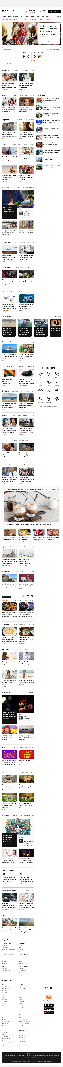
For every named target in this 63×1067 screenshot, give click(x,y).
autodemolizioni (5, 959)
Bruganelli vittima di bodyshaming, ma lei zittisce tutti (25, 110)
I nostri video (6, 316)
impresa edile (5, 947)
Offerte (16, 70)
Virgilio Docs (5, 995)
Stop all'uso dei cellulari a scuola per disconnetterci (9, 159)
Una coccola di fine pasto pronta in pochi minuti (28, 524)
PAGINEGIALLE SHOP (23, 1055)
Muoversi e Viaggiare (8, 954)
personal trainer (23, 972)
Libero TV (21, 1012)
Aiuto (3, 1005)
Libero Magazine (23, 1010)
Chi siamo (16, 1059)
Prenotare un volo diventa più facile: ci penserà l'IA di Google (9, 306)
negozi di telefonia (6, 972)
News (25, 119)
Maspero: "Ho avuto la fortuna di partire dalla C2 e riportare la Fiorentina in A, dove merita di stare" (24, 334)
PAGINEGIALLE (15, 1055)
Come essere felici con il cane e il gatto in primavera (9, 805)
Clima (19, 187)
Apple (25, 292)
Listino (32, 267)
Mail (3, 19)
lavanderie (4, 968)
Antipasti (15, 624)
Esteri (33, 440)
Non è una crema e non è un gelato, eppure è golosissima (24, 539)
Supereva (5, 571)
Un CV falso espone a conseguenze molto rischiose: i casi (26, 257)
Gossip (20, 1014)
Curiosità (32, 571)
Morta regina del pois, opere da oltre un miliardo (9, 737)
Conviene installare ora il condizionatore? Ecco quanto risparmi (9, 561)
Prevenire (4, 668)
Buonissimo (6, 625)
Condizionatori (6, 565)
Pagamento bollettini (24, 1023)
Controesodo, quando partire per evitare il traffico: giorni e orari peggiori (40, 332)
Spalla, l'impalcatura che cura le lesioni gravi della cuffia (26, 664)
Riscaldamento (13, 546)
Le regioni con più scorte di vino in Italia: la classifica (26, 737)
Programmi (31, 119)
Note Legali (21, 1059)
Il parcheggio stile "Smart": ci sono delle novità (25, 282)
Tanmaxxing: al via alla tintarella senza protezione (9, 177)
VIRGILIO (10, 1055)
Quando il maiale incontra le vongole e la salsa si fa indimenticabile (51, 100)
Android (20, 292)
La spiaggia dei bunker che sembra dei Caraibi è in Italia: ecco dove (9, 586)
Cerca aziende (22, 1033)
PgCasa (4, 547)
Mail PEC (15, 19)
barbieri (21, 961)
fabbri (3, 951)
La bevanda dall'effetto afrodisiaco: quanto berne (9, 682)
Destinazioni (15, 391)
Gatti (27, 772)
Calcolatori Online (23, 1045)
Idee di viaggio (25, 391)
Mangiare (22, 943)
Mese (33, 815)
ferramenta (4, 945)
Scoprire (4, 686)
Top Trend (4, 909)
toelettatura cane (6, 970)
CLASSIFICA (49, 49)
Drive (21, 19)
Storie (21, 571)
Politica (28, 440)
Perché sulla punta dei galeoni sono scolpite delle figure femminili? (9, 762)
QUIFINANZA (56, 1055)
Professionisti (23, 966)
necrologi (4, 975)
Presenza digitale (29, 890)
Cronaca (21, 440)
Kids (3, 748)
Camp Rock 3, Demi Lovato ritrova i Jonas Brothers (26, 177)
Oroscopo (5, 815)
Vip (20, 113)
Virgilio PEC (4, 990)
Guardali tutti (57, 316)
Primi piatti (22, 624)
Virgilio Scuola (5, 1023)
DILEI (47, 1055)
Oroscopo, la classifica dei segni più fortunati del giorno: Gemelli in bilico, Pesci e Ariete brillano (9, 838)
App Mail (4, 1003)
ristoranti (21, 949)
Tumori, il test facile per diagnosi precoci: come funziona (9, 664)
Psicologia (26, 649)
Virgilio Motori (7, 267)
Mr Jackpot (21, 1025)
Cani (22, 772)
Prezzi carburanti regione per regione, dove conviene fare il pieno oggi (51, 107)
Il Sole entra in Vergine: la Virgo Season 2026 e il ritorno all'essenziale (26, 860)
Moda (32, 95)
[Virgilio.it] (8, 11)
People (14, 95)
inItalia (20, 1003)
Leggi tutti (31, 692)
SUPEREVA (34, 1057)
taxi (3, 957)
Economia (15, 16)
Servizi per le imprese (9, 890)
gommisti (4, 961)
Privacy (26, 1059)
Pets (3, 772)
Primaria (32, 415)
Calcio (11, 465)
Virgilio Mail (4, 986)
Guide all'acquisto (24, 70)
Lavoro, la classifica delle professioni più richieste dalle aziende (26, 430)
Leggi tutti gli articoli (53, 489)
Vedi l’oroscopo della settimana (48, 406)
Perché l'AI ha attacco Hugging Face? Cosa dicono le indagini (26, 306)
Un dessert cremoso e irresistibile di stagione (53, 539)
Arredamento (30, 546)
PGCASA (30, 1055)
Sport (9, 16)
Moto (22, 267)
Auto (17, 267)
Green (4, 216)
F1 (25, 465)
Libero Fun (21, 1028)
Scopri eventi (22, 1035)
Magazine (5, 120)
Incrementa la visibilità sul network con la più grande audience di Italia (26, 905)
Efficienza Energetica (28, 187)
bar (20, 947)
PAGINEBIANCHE (36, 1055)
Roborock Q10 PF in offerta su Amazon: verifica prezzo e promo (26, 381)
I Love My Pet (30, 366)
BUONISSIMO (29, 1057)
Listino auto (4, 1030)
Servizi (4, 966)
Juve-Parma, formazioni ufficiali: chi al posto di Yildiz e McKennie (9, 479)
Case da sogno (25, 342)
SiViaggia (5, 391)
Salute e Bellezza (24, 954)
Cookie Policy (33, 1059)
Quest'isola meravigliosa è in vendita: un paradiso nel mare (9, 405)
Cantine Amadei (23, 934)
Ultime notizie (13, 440)
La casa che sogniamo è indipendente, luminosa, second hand (26, 159)
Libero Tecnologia (8, 292)
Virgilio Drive (5, 992)
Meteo (27, 16)
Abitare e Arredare (7, 943)
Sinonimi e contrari (23, 415)
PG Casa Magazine (6, 1042)
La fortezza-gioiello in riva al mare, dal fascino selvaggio (9, 356)
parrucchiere (22, 957)
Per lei (32, 70)
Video (47, 16)
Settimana (27, 815)
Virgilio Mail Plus (6, 988)
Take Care (5, 649)
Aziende (32, 600)
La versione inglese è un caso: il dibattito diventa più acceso (26, 639)
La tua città (21, 1039)
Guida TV (19, 119)
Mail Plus (8, 19)
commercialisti (22, 970)
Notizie (4, 16)
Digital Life (31, 292)
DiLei (4, 95)
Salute (32, 649)
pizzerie (21, 951)
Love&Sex (31, 144)
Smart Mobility (5, 1032)
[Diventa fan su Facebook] (46, 987)
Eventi (19, 600)
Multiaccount (5, 999)
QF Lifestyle (6, 692)
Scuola (4, 415)
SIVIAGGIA (51, 1055)
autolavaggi (4, 963)
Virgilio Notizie (22, 986)
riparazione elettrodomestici (8, 949)
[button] (57, 41)
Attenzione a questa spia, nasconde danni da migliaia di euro (8, 282)
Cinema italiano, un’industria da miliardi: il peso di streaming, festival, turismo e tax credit (9, 715)
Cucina (3, 643)
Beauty (14, 144)
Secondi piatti (30, 624)
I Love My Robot (23, 385)
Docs (40, 19)
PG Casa (4, 1040)
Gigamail (4, 997)
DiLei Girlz (5, 144)
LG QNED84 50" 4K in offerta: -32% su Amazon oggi (9, 381)
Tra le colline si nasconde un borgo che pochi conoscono (26, 879)
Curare (21, 668)
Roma (6, 597)
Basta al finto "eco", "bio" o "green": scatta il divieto (9, 210)
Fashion (20, 144)
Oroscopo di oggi (17, 815)
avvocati (21, 968)
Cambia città (5, 600)
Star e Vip (20, 95)
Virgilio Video (22, 992)
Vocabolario (22, 1041)
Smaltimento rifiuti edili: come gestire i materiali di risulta (9, 930)
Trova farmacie (22, 1037)
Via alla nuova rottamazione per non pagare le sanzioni (9, 257)
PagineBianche (5, 1045)
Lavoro (21, 261)
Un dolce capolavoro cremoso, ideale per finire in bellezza (38, 539)
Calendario (4, 1001)
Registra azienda (6, 1038)
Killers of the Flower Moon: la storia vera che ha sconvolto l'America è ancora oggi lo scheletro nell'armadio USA (26, 136)
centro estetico (22, 959)
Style (25, 144)
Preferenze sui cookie (41, 1059)
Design (32, 342)
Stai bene (21, 684)
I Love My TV (21, 366)
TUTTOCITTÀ (42, 1055)
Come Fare (4, 113)
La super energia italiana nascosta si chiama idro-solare (9, 233)
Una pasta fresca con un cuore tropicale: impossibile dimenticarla (9, 639)
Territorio (4, 618)
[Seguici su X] (51, 987)
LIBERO (5, 1055)
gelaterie (21, 945)
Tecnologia (42, 36)
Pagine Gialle (6, 940)
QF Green (5, 187)
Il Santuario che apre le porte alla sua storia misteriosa (26, 405)
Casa (3, 360)
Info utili (4, 286)
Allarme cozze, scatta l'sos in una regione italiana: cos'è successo (9, 614)
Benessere (19, 649)
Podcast (32, 772)
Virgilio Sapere (5, 1021)
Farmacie (25, 600)
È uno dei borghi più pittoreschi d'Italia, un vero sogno (9, 879)
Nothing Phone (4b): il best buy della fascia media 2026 (26, 85)
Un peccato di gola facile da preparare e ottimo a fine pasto (9, 539)
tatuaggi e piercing (23, 963)
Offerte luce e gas (49, 19)
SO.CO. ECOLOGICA (6, 934)
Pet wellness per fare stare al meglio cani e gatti (8, 787)
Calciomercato (18, 465)
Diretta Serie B (8, 49)
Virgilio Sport (22, 988)
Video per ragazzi (29, 747)
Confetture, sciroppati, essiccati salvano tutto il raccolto (26, 356)
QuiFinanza (6, 243)
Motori (37, 16)
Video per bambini (18, 747)
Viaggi (32, 16)
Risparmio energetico (24, 565)
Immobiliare (22, 242)
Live (33, 465)
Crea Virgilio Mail (54, 11)
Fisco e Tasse (30, 242)
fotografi (21, 975)
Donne (21, 16)
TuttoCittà (4, 1047)
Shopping (4, 1019)
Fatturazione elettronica (30, 19)
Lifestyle (27, 95)
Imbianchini (22, 546)
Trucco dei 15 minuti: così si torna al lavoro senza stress (8, 110)
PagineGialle (5, 1036)
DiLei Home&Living (8, 342)
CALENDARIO (56, 49)
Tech (42, 16)
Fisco (3, 261)
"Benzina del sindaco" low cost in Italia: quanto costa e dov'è (26, 614)
